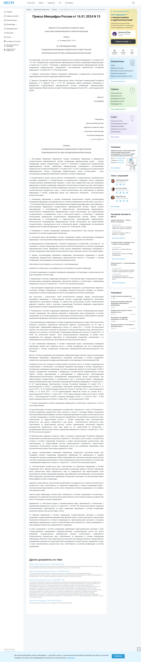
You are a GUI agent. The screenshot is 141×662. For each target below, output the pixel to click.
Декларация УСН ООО (118, 98)
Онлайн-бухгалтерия (117, 126)
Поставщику (69, 3)
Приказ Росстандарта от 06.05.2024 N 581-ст (45, 601)
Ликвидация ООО (116, 104)
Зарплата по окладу (117, 68)
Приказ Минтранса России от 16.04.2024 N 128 (46, 580)
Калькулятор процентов (118, 73)
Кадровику (51, 3)
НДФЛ (113, 65)
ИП (60, 3)
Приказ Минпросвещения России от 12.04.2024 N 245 (49, 571)
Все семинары (115, 168)
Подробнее (71, 658)
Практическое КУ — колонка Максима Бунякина (123, 264)
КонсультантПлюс (116, 121)
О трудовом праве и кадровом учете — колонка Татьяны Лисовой (122, 243)
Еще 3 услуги (115, 137)
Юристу (41, 3)
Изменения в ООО (116, 96)
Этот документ (118, 15)
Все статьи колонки (118, 238)
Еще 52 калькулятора (118, 81)
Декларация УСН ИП (117, 101)
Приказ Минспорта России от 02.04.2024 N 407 (46, 564)
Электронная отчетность (119, 129)
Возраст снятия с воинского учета (121, 76)
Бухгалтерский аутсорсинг (119, 123)
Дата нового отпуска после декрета (122, 71)
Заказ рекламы (116, 131)
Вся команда (115, 206)
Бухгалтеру (31, 3)
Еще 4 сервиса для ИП (118, 109)
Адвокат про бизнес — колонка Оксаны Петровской (121, 221)
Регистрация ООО (116, 93)
